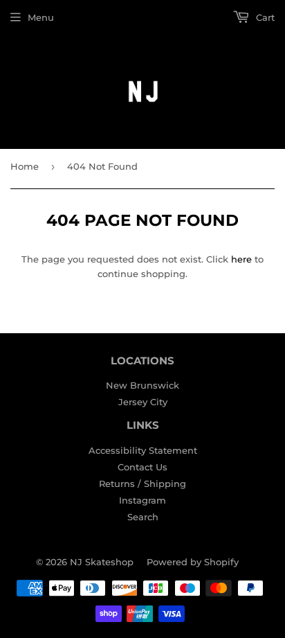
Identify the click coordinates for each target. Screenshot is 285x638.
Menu (41, 17)
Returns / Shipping (142, 483)
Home (24, 166)
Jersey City (142, 401)
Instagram (142, 500)
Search (142, 516)
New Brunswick (142, 385)
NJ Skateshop (102, 561)
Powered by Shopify (193, 561)
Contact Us (142, 466)
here (241, 259)
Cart (264, 17)
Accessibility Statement (143, 450)
